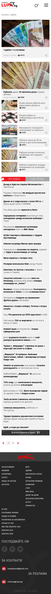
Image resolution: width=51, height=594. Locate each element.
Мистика (30, 491)
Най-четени (37, 179)
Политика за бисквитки (13, 520)
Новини (5, 470)
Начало (5, 15)
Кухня (28, 477)
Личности (30, 506)
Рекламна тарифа (10, 513)
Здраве (29, 470)
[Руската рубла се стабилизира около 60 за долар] (9, 117)
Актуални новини (34, 481)
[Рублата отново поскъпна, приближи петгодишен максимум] (9, 154)
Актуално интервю (35, 499)
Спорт (4, 477)
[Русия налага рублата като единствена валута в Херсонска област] (9, 105)
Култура (5, 484)
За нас (4, 509)
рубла (13, 15)
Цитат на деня (32, 495)
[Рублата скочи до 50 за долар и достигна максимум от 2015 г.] (9, 142)
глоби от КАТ (8, 523)
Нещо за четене (9, 481)
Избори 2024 (7, 530)
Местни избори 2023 (11, 527)
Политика (6, 474)
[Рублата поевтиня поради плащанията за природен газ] (9, 167)
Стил (28, 488)
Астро (28, 502)
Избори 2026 (7, 534)
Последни (14, 179)
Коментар (30, 484)
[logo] (9, 5)
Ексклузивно (8, 467)
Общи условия (9, 516)
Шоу (28, 467)
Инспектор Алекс (34, 474)
